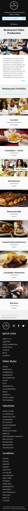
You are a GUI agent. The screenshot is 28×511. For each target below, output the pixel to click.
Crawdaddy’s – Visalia (14, 150)
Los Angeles (8, 475)
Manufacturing (10, 431)
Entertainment (9, 425)
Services (13, 315)
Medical (6, 434)
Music (5, 392)
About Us (7, 339)
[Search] (24, 18)
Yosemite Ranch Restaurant (14, 242)
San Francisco (9, 492)
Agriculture (8, 411)
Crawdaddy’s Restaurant (14, 272)
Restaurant (8, 445)
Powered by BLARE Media (18, 508)
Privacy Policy (6, 508)
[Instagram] (14, 326)
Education (7, 422)
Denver (6, 464)
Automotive (8, 414)
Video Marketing (10, 344)
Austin (5, 459)
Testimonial (8, 400)
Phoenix (6, 481)
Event (5, 381)
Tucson (6, 501)
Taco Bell (14, 120)
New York (7, 478)
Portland (7, 484)
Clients (6, 350)
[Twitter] (23, 326)
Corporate (7, 375)
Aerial (5, 367)
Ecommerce (8, 420)
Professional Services (13, 436)
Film (4, 383)
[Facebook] (19, 326)
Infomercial (8, 386)
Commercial (8, 372)
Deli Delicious (14, 181)
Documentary (9, 378)
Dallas (6, 461)
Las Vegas (7, 473)
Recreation (8, 442)
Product (7, 395)
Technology (8, 448)
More (23, 80)
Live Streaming (9, 389)
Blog (5, 353)
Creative (6, 342)
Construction (9, 417)
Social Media (8, 397)
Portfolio (7, 347)
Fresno (6, 467)
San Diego (7, 489)
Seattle (6, 498)
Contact (6, 356)
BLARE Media (4, 315)
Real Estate (8, 439)
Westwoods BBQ (14, 211)
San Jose (6, 495)
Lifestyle (7, 428)
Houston (7, 470)
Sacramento (8, 487)
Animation (7, 369)
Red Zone (14, 303)
